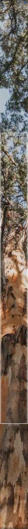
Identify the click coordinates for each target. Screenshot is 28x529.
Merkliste (19, 1)
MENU (25, 2)
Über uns (25, 1)
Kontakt (22, 1)
